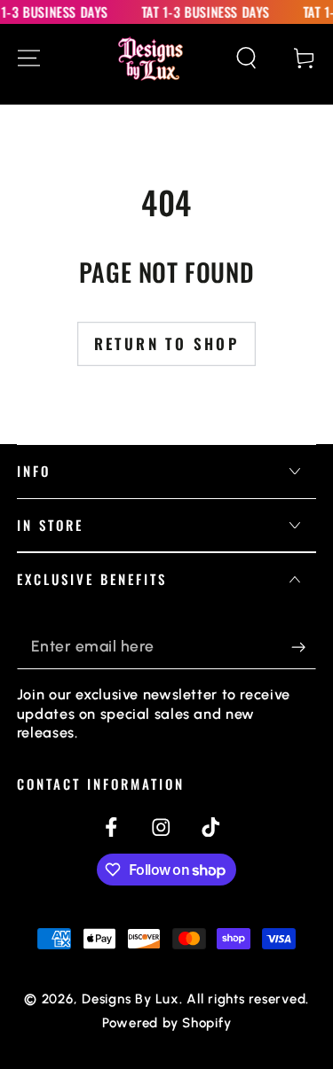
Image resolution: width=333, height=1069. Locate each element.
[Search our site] (246, 58)
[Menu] (29, 58)
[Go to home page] (150, 58)
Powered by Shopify (167, 1023)
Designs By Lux (130, 999)
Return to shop (167, 343)
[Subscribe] (304, 646)
